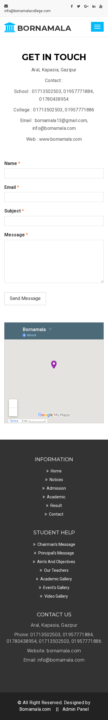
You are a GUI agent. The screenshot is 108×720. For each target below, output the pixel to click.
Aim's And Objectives (56, 561)
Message (16, 235)
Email (11, 187)
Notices (56, 479)
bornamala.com (64, 650)
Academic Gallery (56, 579)
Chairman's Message (56, 544)
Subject (14, 211)
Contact (56, 514)
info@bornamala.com (60, 660)
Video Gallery (56, 596)
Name (12, 163)
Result (56, 505)
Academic (56, 497)
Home (56, 471)
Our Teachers (56, 570)
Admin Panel (75, 709)
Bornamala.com (35, 709)
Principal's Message (56, 553)
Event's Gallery (56, 587)
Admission (56, 488)
